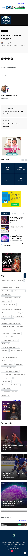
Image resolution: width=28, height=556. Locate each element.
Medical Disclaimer (19, 544)
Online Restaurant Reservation (9, 357)
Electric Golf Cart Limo (7, 319)
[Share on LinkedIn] (8, 59)
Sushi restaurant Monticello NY (9, 391)
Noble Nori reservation (16, 350)
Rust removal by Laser (19, 374)
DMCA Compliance (8, 544)
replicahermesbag (5, 517)
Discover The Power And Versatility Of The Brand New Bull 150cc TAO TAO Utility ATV (12, 308)
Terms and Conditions (20, 546)
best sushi (20, 280)
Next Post (6, 121)
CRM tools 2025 (6, 294)
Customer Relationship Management (11, 297)
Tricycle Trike (5, 395)
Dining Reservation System (8, 304)
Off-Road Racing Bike (7, 354)
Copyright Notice (15, 542)
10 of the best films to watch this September (14, 244)
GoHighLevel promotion (8, 326)
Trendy (23, 213)
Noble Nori (5, 350)
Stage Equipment (6, 381)
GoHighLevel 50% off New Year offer (11, 323)
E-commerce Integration (18, 312)
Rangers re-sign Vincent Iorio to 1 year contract (17, 227)
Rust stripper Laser (6, 378)
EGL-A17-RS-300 (6, 316)
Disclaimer (23, 542)
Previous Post (10, 108)
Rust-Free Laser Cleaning (8, 367)
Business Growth (6, 290)
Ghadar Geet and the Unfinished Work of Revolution (16, 218)
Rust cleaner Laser (6, 374)
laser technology (16, 333)
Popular (14, 213)
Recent (5, 213)
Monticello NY (5, 343)
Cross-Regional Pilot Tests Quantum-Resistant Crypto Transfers (18, 236)
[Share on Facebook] (2, 59)
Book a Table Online (7, 287)
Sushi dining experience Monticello (10, 384)
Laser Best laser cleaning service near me (12, 330)
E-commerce (5, 312)
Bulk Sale (17, 287)
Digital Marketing (6, 301)
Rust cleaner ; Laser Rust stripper (10, 371)
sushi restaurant (6, 388)
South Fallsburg (18, 378)
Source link (4, 75)
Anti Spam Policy (6, 542)
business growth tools (19, 290)
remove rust (19, 364)
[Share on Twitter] (5, 59)
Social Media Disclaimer (8, 546)
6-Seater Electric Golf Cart (8, 280)
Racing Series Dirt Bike (7, 364)
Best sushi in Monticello (8, 284)
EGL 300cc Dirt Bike (18, 316)
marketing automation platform (10, 340)
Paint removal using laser (8, 360)
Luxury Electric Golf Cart (8, 336)
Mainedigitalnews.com (9, 96)
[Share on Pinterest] (12, 59)
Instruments (20, 326)
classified (4, 30)
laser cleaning (5, 333)
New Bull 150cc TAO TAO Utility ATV (10, 347)
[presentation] (23, 160)
